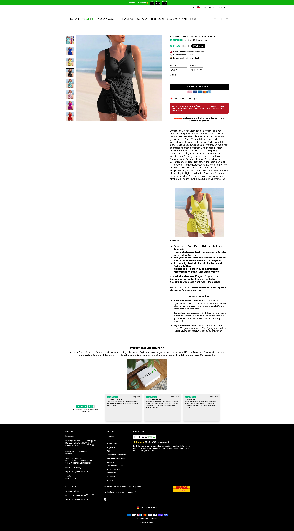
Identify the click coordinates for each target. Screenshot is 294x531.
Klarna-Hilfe (112, 444)
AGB (108, 451)
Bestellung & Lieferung (116, 455)
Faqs (193, 19)
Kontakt (142, 19)
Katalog (127, 19)
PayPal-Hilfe (112, 447)
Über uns (110, 436)
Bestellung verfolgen (116, 458)
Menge (174, 75)
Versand (110, 462)
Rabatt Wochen (108, 19)
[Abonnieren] (136, 492)
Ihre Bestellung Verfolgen (169, 19)
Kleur (173, 65)
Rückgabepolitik (113, 469)
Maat (193, 65)
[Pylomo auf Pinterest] (105, 499)
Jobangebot (112, 476)
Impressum (111, 473)
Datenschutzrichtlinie (116, 465)
